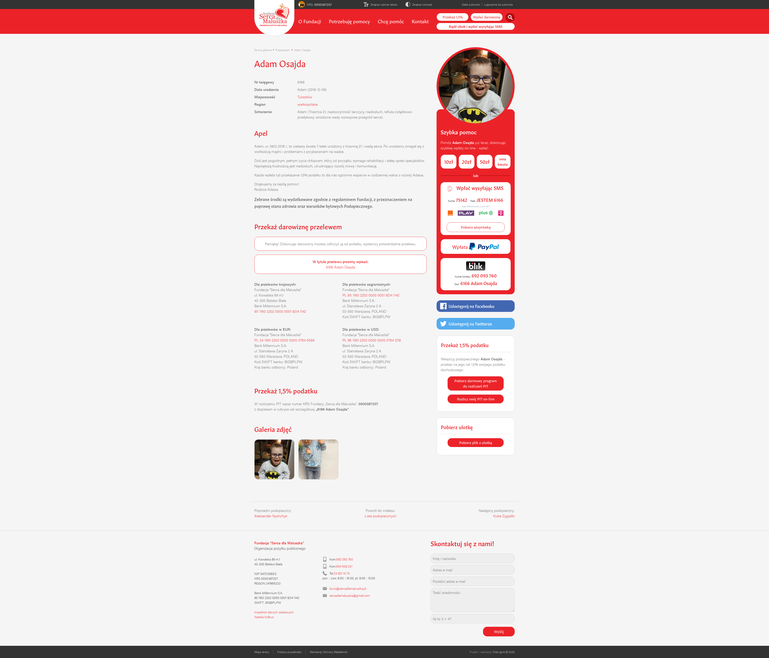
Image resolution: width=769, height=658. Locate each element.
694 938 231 (344, 566)
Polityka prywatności (289, 652)
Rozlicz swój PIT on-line (475, 398)
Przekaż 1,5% (453, 16)
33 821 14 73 (342, 573)
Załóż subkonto (471, 4)
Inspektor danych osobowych (274, 612)
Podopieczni (283, 50)
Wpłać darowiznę (486, 16)
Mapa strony (261, 652)
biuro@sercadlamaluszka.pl (347, 588)
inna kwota (503, 161)
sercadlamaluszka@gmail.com (349, 595)
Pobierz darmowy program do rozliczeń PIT (475, 383)
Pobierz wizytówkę (476, 226)
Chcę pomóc (391, 20)
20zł (467, 161)
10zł (448, 161)
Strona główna (263, 50)
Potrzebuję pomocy (349, 20)
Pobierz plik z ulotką (475, 442)
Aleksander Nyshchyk (270, 515)
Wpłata (460, 246)
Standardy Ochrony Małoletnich (329, 652)
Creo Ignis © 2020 (504, 652)
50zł (485, 161)
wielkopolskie (307, 104)
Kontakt (420, 20)
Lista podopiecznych (380, 515)
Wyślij (499, 631)
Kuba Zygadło (504, 515)
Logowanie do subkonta (498, 4)
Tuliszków (304, 96)
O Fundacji (309, 20)
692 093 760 (344, 559)
